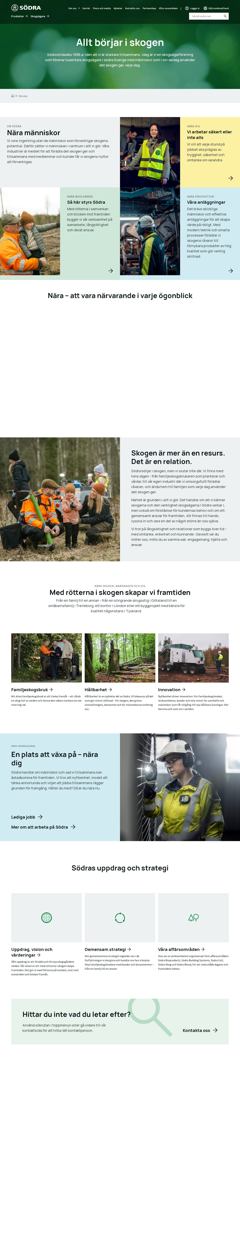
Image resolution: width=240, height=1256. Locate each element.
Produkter (17, 16)
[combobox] (209, 16)
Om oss (72, 8)
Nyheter (118, 8)
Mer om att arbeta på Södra (39, 827)
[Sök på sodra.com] (225, 16)
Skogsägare (38, 16)
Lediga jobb (23, 817)
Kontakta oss (132, 8)
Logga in (195, 8)
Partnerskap (149, 8)
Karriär (86, 8)
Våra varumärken (168, 8)
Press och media (102, 8)
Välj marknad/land (218, 8)
